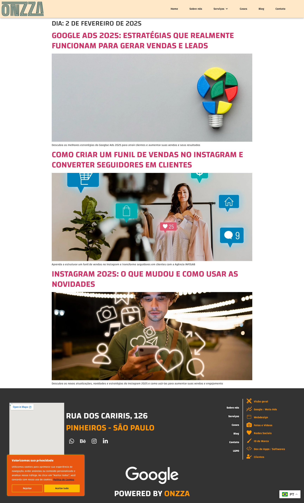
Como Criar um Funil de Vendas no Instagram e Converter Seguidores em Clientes (147, 160)
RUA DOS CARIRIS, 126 (107, 416)
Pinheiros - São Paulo (110, 427)
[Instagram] (94, 441)
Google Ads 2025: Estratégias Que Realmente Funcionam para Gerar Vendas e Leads (143, 40)
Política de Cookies (63, 479)
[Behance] (82, 441)
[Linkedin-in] (105, 441)
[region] (45, 475)
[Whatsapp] (71, 441)
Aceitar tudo (62, 488)
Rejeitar (27, 488)
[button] (221, 9)
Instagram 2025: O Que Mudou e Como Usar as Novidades (145, 279)
